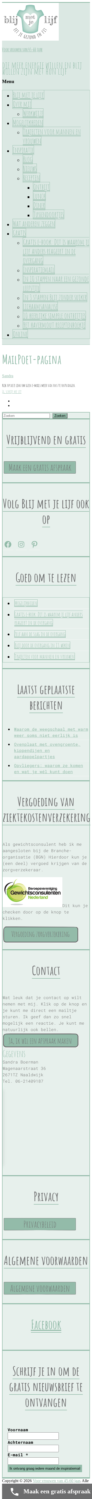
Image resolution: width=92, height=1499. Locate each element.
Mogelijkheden (28, 122)
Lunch (39, 196)
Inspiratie (23, 150)
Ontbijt (41, 186)
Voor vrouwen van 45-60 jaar (22, 50)
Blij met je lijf (28, 94)
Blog (27, 159)
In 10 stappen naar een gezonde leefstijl (56, 283)
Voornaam (18, 1429)
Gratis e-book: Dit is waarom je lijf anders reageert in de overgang (56, 251)
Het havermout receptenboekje (54, 324)
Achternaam (20, 1442)
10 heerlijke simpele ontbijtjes (54, 315)
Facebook (46, 1324)
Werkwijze (33, 113)
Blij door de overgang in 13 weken (42, 645)
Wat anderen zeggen (34, 223)
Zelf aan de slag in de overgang (40, 634)
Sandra (7, 376)
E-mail (18, 1454)
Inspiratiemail (38, 269)
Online (20, 334)
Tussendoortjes (48, 214)
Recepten (31, 177)
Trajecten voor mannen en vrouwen (52, 136)
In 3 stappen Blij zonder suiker (55, 297)
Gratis (19, 232)
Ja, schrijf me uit (11, 391)
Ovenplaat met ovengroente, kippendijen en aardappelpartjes (47, 750)
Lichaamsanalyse (40, 306)
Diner (39, 205)
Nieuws (30, 168)
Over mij (22, 104)
